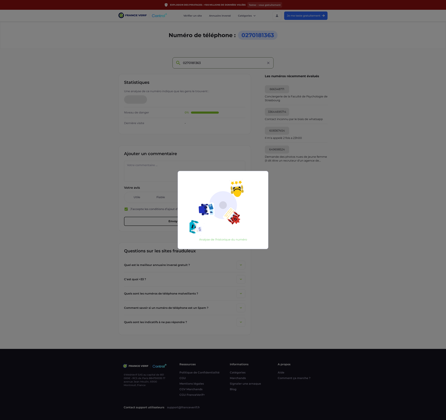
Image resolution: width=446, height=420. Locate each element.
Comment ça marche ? (294, 378)
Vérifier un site (192, 15)
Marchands (238, 378)
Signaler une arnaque (245, 383)
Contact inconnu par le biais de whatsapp (294, 119)
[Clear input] (268, 63)
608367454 (277, 130)
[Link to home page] (132, 15)
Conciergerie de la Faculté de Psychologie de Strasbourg (296, 98)
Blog (233, 389)
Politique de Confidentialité (199, 372)
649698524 (277, 149)
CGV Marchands (190, 389)
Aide (281, 372)
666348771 (277, 89)
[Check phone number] (178, 63)
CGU (182, 378)
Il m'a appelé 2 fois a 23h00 (283, 138)
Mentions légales (191, 383)
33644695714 (277, 111)
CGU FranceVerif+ (192, 394)
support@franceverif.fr (183, 407)
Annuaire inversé (220, 15)
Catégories (245, 15)
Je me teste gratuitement (303, 15)
